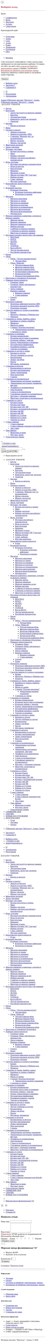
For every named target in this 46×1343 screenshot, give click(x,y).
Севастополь (11, 26)
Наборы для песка (17, 156)
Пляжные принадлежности (16, 280)
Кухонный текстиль (14, 188)
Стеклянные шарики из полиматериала (26, 394)
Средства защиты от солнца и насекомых (22, 310)
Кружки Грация (16, 403)
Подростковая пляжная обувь (27, 272)
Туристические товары (15, 437)
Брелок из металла (17, 126)
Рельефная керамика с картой (22, 347)
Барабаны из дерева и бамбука (22, 321)
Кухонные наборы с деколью (21, 340)
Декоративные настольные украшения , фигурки (26, 750)
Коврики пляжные (17, 291)
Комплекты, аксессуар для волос (23, 119)
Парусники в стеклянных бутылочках (21, 278)
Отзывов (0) (10, 1212)
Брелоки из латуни (17, 353)
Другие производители (19, 250)
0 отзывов (5, 1266)
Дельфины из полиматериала (22, 387)
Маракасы (14, 323)
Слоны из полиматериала (20, 392)
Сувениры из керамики (15, 334)
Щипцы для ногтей (18, 143)
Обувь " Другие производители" (23, 259)
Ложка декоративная (18, 372)
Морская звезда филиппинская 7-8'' (20, 1201)
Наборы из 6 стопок (18, 418)
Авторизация (11, 96)
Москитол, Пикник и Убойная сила (24, 315)
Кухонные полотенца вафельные (28, 192)
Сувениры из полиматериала (17, 379)
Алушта (9, 24)
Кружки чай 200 (16, 411)
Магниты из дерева (18, 201)
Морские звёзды (16, 220)
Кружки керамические (19, 336)
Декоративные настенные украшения (25, 381)
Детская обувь (20, 261)
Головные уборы (17, 282)
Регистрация (11, 94)
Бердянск (9, 58)
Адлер (8, 43)
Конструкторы (16, 169)
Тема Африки (11, 430)
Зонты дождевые (12, 147)
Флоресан (14, 317)
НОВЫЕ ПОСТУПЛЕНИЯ (17, 816)
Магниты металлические (20, 209)
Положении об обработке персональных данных (19, 70)
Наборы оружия (16, 177)
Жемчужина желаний (14, 145)
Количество (5, 1259)
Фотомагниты (16, 214)
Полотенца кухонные (23, 194)
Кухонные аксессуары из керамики (24, 338)
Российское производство (20, 252)
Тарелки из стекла (17, 420)
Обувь (8, 257)
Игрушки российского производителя (25, 164)
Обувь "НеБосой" (17, 263)
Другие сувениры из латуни (21, 355)
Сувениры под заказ (14, 1312)
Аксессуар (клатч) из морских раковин (26, 113)
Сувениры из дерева (18, 332)
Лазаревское (10, 47)
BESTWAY (14, 237)
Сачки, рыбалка (16, 179)
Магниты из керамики (19, 203)
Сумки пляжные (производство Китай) (26, 426)
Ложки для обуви (17, 360)
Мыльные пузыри (17, 173)
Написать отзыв (16, 1266)
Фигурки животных (18, 181)
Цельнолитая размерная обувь (27, 276)
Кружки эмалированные (20, 370)
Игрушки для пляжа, (14, 149)
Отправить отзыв (8, 1241)
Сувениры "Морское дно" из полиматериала (21, 137)
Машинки (14, 171)
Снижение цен (12, 1305)
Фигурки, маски (16, 435)
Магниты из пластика (19, 205)
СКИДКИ (10, 814)
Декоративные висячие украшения (29, 330)
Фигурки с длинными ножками (23, 396)
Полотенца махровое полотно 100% (24, 306)
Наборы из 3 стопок (18, 415)
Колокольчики (16, 357)
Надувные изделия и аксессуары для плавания (24, 235)
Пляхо (8, 45)
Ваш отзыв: (5, 1232)
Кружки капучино (17, 405)
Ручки (12, 186)
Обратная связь (12, 1294)
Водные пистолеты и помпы (21, 151)
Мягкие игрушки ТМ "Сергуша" (23, 175)
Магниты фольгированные (21, 211)
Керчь (8, 20)
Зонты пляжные (16, 289)
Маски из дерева (17, 325)
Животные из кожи (18, 433)
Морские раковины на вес (20, 224)
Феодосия (10, 22)
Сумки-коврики (21, 295)
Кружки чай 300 (16, 413)
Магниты (9, 196)
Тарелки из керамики (19, 349)
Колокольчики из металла (20, 368)
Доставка (14, 822)
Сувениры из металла (14, 366)
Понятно (5, 79)
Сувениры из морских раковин (22, 231)
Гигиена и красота (13, 130)
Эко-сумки (14, 428)
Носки (8, 254)
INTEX (13, 239)
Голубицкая (10, 49)
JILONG (13, 242)
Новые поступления (14, 1308)
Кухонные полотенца (18, 190)
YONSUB (14, 246)
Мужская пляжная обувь (25, 269)
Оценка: (4, 1239)
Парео (12, 299)
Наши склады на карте (15, 1327)
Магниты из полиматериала (21, 207)
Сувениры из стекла (14, 400)
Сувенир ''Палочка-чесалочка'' (22, 327)
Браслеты (14, 115)
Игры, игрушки (12, 162)
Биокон (13, 312)
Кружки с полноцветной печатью (24, 409)
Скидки (9, 1310)
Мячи (12, 154)
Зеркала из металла (18, 132)
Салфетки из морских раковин (22, 229)
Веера (8, 128)
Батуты (8, 108)
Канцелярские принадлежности (18, 184)
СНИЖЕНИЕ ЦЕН (13, 812)
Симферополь (11, 18)
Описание (10, 1210)
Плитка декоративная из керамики (24, 342)
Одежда (13, 297)
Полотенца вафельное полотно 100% (25, 304)
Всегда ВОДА (16, 248)
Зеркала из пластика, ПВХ (21, 134)
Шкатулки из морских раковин (22, 233)
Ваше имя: (5, 1222)
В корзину (5, 1261)
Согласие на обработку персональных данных (24, 1283)
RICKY (13, 244)
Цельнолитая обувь (23, 274)
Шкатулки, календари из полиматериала (26, 398)
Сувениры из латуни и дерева (18, 351)
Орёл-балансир (16, 390)
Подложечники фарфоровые (21, 345)
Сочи (8, 41)
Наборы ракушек (17, 227)
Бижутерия (10, 111)
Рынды (13, 362)
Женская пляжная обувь (24, 267)
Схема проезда (11, 1325)
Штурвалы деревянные (19, 364)
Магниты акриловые (18, 199)
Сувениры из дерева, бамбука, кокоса (21, 319)
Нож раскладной (17, 375)
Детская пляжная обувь (24, 265)
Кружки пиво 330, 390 (19, 407)
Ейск (8, 52)
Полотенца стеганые (18, 308)
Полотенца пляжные (14, 302)
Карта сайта (10, 1296)
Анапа (8, 39)
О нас (12, 820)
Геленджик (10, 37)
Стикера (13, 377)
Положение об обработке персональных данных (25, 1285)
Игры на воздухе (17, 166)
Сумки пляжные (12, 422)
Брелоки (9, 123)
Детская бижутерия (18, 117)
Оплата (13, 825)
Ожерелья (14, 121)
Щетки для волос (17, 141)
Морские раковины (18, 222)
